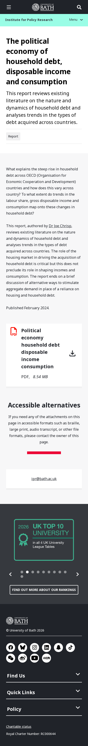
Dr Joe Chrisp (60, 225)
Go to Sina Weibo (22, 658)
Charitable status (18, 726)
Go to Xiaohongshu (46, 658)
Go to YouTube (34, 658)
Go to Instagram (34, 647)
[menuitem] (44, 674)
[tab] (22, 572)
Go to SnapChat (58, 647)
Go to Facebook (10, 647)
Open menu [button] (9, 7)
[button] (10, 574)
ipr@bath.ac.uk (44, 478)
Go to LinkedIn (46, 647)
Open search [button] (79, 7)
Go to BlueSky (22, 647)
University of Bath (44, 7)
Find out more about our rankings (44, 590)
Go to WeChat (10, 658)
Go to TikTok (70, 647)
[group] (44, 540)
